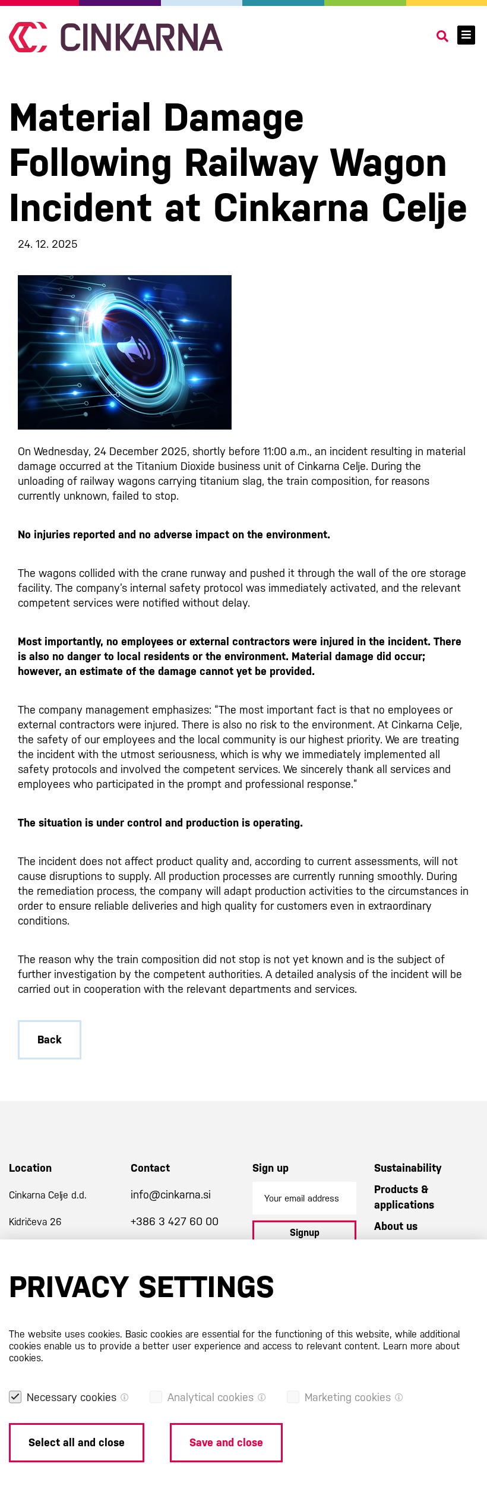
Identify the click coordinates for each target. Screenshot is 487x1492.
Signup (305, 1232)
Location (30, 1168)
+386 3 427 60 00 (175, 1221)
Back (49, 1039)
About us (396, 1226)
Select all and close (77, 1442)
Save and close (226, 1442)
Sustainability (407, 1168)
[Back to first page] (116, 37)
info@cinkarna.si (171, 1194)
